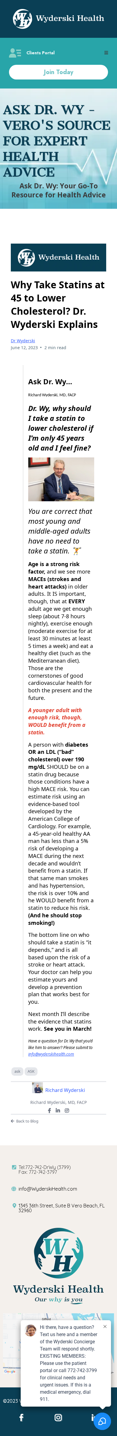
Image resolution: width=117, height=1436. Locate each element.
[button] (106, 53)
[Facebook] (49, 1110)
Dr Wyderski (23, 340)
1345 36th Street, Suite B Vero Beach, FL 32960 (62, 1208)
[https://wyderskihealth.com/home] (58, 19)
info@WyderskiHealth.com (48, 1189)
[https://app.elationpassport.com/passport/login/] (15, 53)
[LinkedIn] (58, 1110)
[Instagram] (67, 1110)
